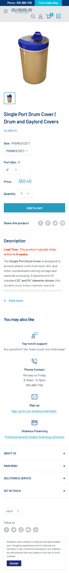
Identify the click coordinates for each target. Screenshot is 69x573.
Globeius (10, 130)
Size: (17, 143)
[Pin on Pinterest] (48, 223)
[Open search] (33, 16)
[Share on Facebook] (40, 223)
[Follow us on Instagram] (21, 529)
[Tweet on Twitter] (55, 223)
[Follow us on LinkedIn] (35, 529)
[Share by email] (62, 223)
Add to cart (34, 208)
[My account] (41, 16)
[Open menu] (6, 11)
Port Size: (12, 162)
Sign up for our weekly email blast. (34, 411)
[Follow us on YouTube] (28, 529)
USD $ (9, 511)
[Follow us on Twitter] (13, 529)
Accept (14, 563)
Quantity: (10, 193)
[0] (48, 16)
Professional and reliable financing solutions (34, 437)
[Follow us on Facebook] (6, 529)
